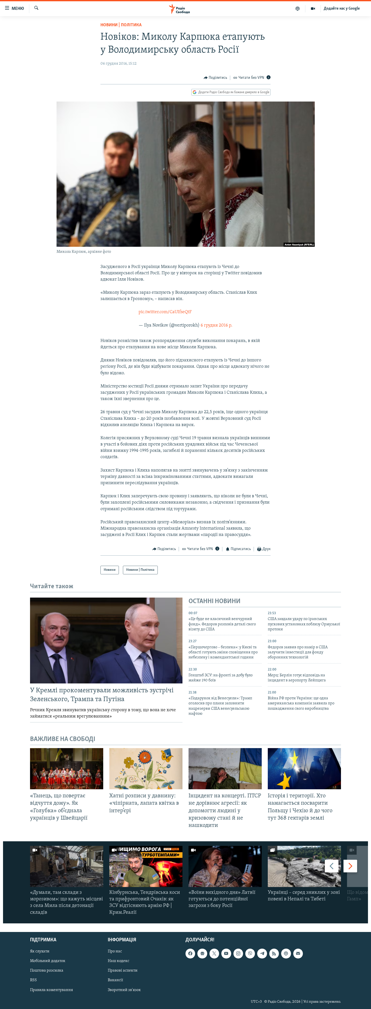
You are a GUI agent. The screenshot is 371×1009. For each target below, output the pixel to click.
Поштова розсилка (46, 971)
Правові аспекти (123, 971)
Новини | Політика (121, 25)
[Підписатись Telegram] (262, 953)
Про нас (115, 951)
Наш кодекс (118, 961)
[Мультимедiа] (313, 8)
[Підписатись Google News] (202, 953)
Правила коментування (51, 990)
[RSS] (274, 953)
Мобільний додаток (47, 961)
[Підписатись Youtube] (226, 953)
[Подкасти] (297, 8)
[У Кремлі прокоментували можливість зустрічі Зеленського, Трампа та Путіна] (106, 640)
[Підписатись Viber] (250, 953)
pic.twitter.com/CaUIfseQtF (165, 312)
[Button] (215, 78)
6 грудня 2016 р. (216, 325)
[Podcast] (286, 953)
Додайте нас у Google (342, 9)
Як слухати (39, 951)
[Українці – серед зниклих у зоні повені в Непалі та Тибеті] (304, 866)
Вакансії (115, 980)
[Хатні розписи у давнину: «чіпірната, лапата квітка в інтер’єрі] (145, 768)
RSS (33, 980)
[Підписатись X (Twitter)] (214, 953)
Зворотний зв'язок (124, 990)
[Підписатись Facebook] (190, 953)
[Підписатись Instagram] (238, 953)
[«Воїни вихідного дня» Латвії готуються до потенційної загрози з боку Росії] (225, 866)
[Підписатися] (298, 953)
